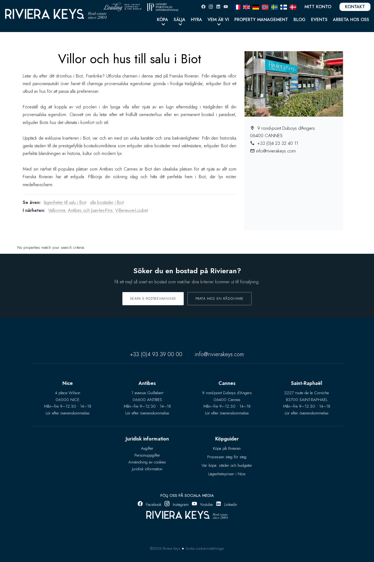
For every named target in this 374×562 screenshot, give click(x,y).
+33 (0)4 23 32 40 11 (277, 143)
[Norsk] (265, 6)
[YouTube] (225, 6)
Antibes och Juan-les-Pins (90, 210)
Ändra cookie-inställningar (205, 548)
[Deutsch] (255, 6)
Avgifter (147, 448)
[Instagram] (210, 6)
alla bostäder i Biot (107, 202)
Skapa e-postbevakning (153, 298)
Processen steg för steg (226, 457)
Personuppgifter (147, 455)
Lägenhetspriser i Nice (226, 474)
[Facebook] (203, 6)
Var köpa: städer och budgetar (227, 465)
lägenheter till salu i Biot (65, 202)
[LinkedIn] (218, 6)
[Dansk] (293, 6)
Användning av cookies (147, 462)
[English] (246, 6)
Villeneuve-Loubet (131, 210)
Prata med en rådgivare (219, 298)
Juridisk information (147, 469)
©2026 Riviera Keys (165, 548)
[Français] (237, 6)
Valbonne (56, 210)
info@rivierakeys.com (276, 151)
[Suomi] (283, 6)
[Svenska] (274, 6)
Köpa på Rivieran (227, 448)
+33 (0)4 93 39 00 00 (156, 354)
